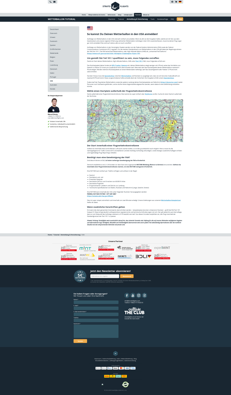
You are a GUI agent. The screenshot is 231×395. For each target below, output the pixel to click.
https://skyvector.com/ (169, 82)
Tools (152, 19)
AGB (118, 359)
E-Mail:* (76, 305)
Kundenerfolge (162, 19)
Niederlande (54, 53)
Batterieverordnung (130, 360)
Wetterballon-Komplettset (171, 200)
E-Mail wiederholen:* (80, 311)
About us (146, 15)
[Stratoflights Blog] (144, 295)
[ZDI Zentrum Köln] (106, 248)
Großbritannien (55, 49)
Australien (53, 85)
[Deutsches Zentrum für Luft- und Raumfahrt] (125, 248)
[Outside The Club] (134, 310)
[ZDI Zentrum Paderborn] (162, 256)
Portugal (53, 77)
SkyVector (148, 94)
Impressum (97, 359)
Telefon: (76, 317)
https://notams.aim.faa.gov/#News (100, 196)
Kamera (124, 65)
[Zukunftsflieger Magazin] (125, 256)
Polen (52, 61)
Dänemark (53, 69)
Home (84, 15)
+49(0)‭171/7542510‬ (54, 116)
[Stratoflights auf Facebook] (127, 295)
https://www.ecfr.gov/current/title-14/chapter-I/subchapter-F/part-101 (114, 53)
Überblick (111, 19)
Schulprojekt (128, 15)
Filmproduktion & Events (96, 15)
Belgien (52, 57)
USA (51, 81)
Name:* (76, 299)
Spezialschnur (109, 76)
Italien (52, 73)
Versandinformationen (101, 360)
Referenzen (111, 15)
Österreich (53, 33)
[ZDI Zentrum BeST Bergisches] (106, 256)
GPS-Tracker (116, 65)
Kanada (52, 89)
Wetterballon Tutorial (61, 19)
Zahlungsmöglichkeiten (116, 360)
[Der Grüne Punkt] (125, 384)
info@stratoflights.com (132, 301)
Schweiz (52, 37)
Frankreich (53, 41)
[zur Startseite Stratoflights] (115, 6)
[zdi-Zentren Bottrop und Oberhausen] (69, 256)
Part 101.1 (139, 61)
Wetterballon (126, 76)
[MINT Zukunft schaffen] (87, 248)
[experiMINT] (162, 248)
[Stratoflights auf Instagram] (138, 295)
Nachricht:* (77, 323)
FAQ (172, 19)
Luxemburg (54, 65)
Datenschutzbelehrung (109, 359)
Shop (119, 15)
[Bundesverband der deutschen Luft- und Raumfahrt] (143, 256)
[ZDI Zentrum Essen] (69, 248)
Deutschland (54, 29)
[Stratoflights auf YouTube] (132, 295)
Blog (135, 359)
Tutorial (138, 15)
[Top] (115, 353)
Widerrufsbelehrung (126, 359)
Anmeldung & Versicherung (137, 19)
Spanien (52, 45)
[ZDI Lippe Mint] (143, 248)
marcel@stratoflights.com (56, 118)
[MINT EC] (87, 256)
